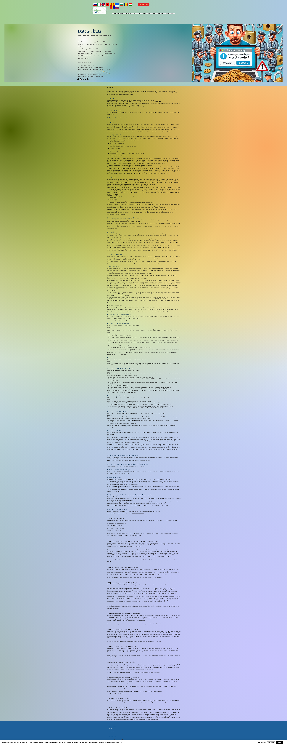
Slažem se (279, 742)
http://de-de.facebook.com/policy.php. (162, 556)
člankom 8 (157, 389)
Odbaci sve (271, 742)
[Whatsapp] (85, 79)
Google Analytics (176, 300)
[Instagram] (81, 79)
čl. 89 (123, 449)
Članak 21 (171, 382)
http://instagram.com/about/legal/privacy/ (150, 624)
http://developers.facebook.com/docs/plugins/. (130, 546)
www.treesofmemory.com (151, 91)
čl (113, 439)
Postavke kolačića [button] (262, 742)
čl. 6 (166, 420)
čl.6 (128, 420)
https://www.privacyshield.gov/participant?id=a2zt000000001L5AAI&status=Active (127, 278)
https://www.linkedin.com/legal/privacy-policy (150, 641)
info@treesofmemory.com (144, 102)
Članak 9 (157, 378)
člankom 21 (127, 408)
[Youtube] (83, 79)
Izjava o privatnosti (117, 742)
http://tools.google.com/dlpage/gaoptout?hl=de (118, 295)
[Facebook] (78, 79)
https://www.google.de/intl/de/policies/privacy (118, 693)
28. (167, 131)
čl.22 (145, 349)
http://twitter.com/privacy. (160, 574)
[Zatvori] (285, 742)
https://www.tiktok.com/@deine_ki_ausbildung (90, 76)
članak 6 (141, 378)
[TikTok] (87, 79)
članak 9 (143, 420)
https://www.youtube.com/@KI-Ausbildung (89, 74)
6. (140, 131)
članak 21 (116, 382)
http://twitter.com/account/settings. (153, 577)
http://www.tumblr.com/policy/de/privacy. (150, 672)
